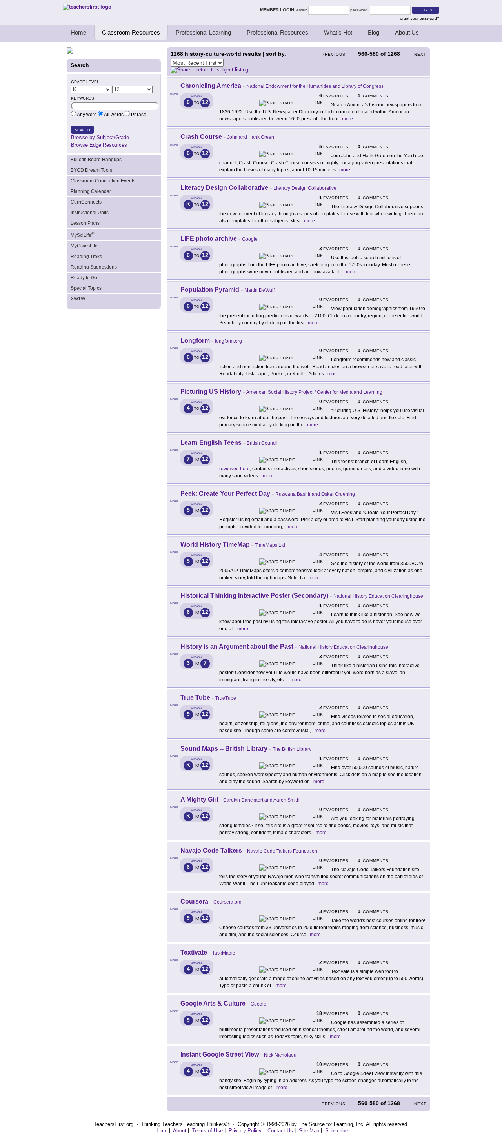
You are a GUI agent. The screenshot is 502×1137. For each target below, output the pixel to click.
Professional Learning (203, 32)
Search (82, 130)
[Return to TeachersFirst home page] (87, 7)
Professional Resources (277, 32)
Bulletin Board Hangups (96, 159)
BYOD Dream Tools (91, 170)
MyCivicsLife (84, 246)
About (179, 1130)
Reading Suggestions (94, 267)
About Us (407, 32)
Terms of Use (207, 1130)
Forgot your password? (418, 18)
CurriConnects (86, 202)
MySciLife (82, 234)
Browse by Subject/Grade (100, 137)
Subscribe (336, 1130)
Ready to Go (84, 277)
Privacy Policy (245, 1130)
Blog (373, 32)
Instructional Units (90, 212)
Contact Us (280, 1130)
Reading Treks (86, 256)
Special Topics (86, 288)
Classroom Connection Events (103, 181)
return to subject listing (222, 70)
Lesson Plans (85, 223)
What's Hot (338, 32)
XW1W (78, 299)
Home (78, 32)
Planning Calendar (91, 191)
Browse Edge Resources (99, 145)
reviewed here (234, 468)
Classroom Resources (131, 32)
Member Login (278, 9)
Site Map (309, 1130)
